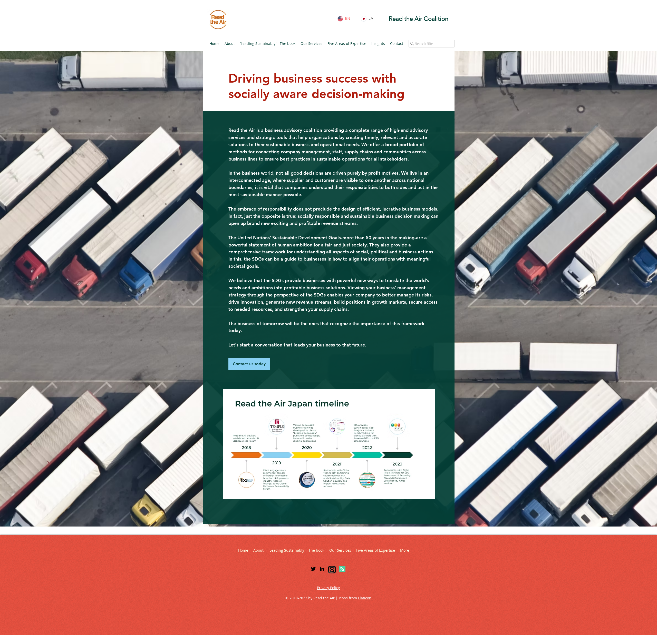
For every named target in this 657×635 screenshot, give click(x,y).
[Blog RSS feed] (342, 569)
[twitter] (313, 569)
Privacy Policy (328, 587)
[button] (229, 43)
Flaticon (364, 598)
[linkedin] (322, 569)
